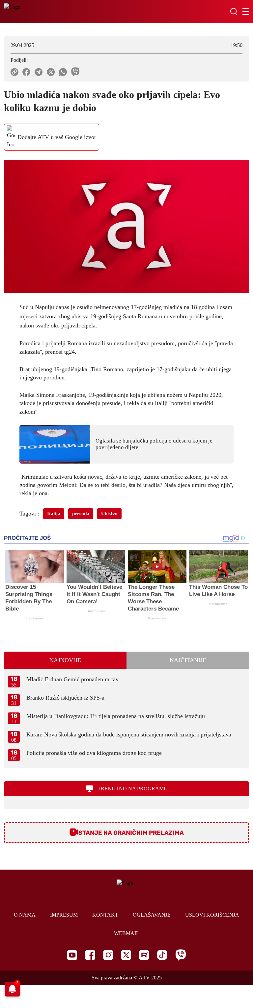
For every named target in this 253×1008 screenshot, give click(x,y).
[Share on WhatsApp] (63, 72)
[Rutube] (144, 955)
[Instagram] (108, 955)
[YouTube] (72, 955)
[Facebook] (90, 955)
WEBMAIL (126, 933)
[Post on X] (51, 72)
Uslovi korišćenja (212, 915)
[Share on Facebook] (26, 72)
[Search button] (233, 11)
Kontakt (105, 915)
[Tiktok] (162, 955)
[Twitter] (126, 955)
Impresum (64, 915)
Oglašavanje (152, 915)
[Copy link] (14, 72)
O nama (25, 915)
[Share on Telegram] (39, 72)
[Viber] (180, 955)
